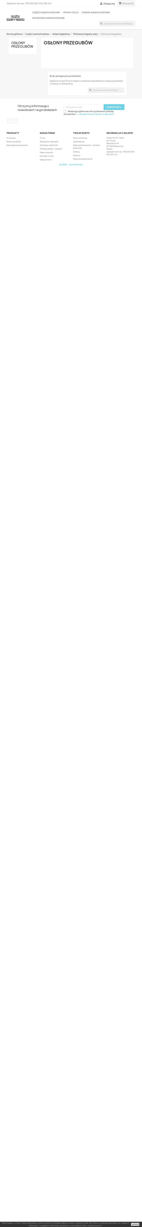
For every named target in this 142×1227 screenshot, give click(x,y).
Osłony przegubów (22, 45)
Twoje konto (81, 133)
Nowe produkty (14, 141)
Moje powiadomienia (82, 159)
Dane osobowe (80, 138)
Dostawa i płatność (49, 145)
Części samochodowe (46, 12)
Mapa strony (46, 159)
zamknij (135, 1224)
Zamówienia (78, 141)
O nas (42, 138)
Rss (15, 121)
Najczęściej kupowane (17, 145)
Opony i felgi (70, 12)
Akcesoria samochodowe (48, 18)
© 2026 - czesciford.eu (71, 164)
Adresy (76, 151)
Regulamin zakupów (49, 141)
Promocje (11, 138)
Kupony (76, 155)
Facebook (9, 121)
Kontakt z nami (47, 156)
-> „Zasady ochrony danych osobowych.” (95, 114)
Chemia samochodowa (96, 12)
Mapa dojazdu (46, 152)
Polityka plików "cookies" (51, 148)
